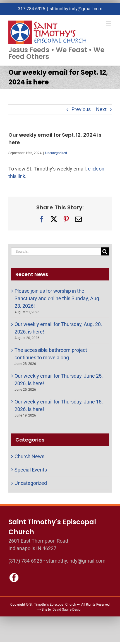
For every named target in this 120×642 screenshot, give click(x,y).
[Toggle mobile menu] (109, 23)
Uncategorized (56, 153)
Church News (29, 456)
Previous (81, 109)
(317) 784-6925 (25, 561)
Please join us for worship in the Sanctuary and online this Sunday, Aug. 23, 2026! (57, 298)
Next (101, 109)
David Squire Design (67, 609)
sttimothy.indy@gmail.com (76, 8)
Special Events (31, 470)
